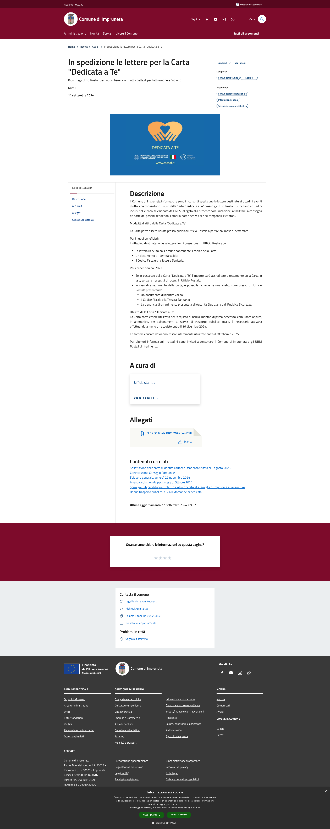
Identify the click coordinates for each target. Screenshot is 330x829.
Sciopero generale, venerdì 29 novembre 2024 (160, 477)
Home (71, 47)
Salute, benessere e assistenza (183, 724)
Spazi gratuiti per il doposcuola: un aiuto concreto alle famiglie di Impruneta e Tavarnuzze (187, 487)
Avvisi (95, 47)
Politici (68, 724)
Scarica (188, 441)
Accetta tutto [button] (151, 814)
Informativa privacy (177, 767)
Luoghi (220, 729)
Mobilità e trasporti (126, 742)
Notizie (221, 699)
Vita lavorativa (123, 712)
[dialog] (165, 808)
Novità (84, 47)
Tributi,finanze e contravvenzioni (185, 711)
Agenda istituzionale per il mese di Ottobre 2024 (161, 482)
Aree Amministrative (76, 705)
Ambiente (171, 718)
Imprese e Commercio (127, 718)
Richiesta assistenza (127, 779)
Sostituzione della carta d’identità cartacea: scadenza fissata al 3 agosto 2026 (180, 468)
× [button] (326, 791)
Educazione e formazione (180, 699)
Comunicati (223, 705)
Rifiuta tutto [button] (179, 814)
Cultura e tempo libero (128, 705)
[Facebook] (205, 19)
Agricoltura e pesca (177, 736)
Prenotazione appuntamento (131, 761)
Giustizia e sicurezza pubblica (183, 705)
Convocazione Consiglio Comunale (152, 472)
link (198, 807)
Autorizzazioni (174, 730)
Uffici (67, 712)
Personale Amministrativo (79, 730)
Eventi (220, 735)
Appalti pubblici (124, 724)
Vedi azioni (240, 63)
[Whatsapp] (231, 19)
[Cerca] (262, 19)
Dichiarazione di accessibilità (182, 779)
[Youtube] (214, 19)
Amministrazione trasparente (183, 761)
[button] (165, 823)
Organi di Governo (74, 699)
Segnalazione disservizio (129, 767)
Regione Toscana (73, 4)
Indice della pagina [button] (82, 188)
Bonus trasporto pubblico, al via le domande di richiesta (166, 492)
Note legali (172, 773)
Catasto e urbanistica (127, 730)
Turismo (119, 736)
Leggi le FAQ (122, 773)
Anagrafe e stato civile (128, 699)
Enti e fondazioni (74, 718)
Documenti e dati (74, 736)
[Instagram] (222, 19)
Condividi (223, 63)
